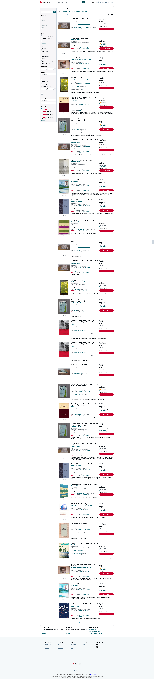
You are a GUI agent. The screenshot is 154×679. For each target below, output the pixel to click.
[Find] (83, 2)
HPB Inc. (75, 210)
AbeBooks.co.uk (53, 668)
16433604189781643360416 (84, 548)
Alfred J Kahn (74, 366)
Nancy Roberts (74, 544)
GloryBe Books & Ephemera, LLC (80, 229)
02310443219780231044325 (84, 63)
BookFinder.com (77, 671)
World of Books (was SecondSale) (81, 27)
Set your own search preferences (96, 633)
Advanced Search (43, 6)
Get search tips (92, 629)
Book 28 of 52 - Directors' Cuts (80, 330)
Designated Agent (74, 655)
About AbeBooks (73, 644)
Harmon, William (75, 181)
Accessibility (73, 657)
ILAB (82, 89)
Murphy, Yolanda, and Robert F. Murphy (80, 79)
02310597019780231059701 (84, 104)
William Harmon (74, 585)
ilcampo (75, 169)
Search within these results (46, 9)
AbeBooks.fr (67, 668)
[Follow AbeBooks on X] (97, 647)
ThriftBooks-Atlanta (78, 414)
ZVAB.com (101, 668)
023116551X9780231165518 (84, 329)
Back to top (77, 639)
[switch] (42, 94)
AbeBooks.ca (88, 668)
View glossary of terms (94, 631)
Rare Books (68, 6)
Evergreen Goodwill (78, 271)
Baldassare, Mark (75, 606)
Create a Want (45, 633)
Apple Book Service (78, 553)
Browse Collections (56, 6)
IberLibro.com (95, 668)
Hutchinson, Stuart (75, 161)
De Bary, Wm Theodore (76, 201)
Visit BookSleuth (69, 633)
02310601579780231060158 (84, 610)
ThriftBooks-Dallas (78, 373)
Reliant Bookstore (77, 188)
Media (72, 646)
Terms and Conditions (93, 674)
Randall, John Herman (76, 122)
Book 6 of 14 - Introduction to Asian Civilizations (83, 206)
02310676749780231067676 (84, 529)
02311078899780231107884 (84, 509)
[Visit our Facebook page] (97, 644)
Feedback (153, 242)
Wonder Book (76, 86)
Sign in (96, 2)
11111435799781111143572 (84, 185)
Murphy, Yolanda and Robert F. (78, 281)
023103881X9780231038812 (84, 83)
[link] (112, 14)
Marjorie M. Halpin (75, 19)
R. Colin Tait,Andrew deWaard (78, 324)
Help (112, 2)
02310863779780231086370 (84, 126)
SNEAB (80, 616)
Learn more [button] (43, 120)
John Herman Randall (76, 302)
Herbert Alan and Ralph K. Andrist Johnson (81, 567)
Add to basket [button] (106, 28)
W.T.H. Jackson (74, 100)
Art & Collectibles (80, 6)
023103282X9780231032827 (84, 225)
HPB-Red (75, 474)
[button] (60, 14)
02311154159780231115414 (84, 165)
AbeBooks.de (60, 668)
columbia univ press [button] (68, 11)
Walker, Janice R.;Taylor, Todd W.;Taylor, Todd (81, 505)
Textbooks (92, 6)
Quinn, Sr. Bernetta (75, 221)
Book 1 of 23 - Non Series (79, 550)
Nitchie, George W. (75, 485)
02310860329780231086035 (84, 205)
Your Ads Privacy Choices (75, 653)
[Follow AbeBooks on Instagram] (97, 650)
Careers (72, 648)
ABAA (80, 89)
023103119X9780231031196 (84, 489)
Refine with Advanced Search (81, 11)
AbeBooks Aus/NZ (81, 668)
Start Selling (111, 6)
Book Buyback (60, 648)
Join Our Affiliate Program (62, 646)
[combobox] (68, 2)
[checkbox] (41, 17)
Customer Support (86, 646)
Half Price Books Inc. (78, 250)
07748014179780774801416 (84, 24)
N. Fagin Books (77, 289)
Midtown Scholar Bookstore (79, 333)
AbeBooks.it (74, 668)
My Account (102, 2)
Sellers (101, 6)
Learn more (43, 43)
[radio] (41, 50)
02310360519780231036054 (84, 370)
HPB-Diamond (76, 453)
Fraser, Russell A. (75, 525)
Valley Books (76, 614)
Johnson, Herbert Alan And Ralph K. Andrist (81, 59)
